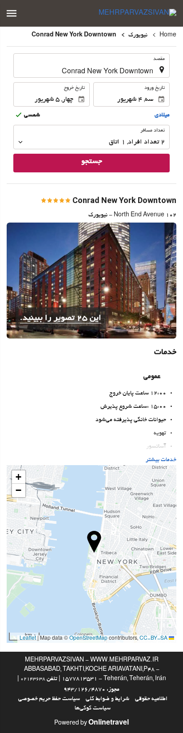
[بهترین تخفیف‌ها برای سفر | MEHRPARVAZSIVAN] (137, 13)
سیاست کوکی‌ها (93, 708)
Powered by (91, 724)
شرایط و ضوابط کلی (107, 699)
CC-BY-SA (153, 638)
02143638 (32, 679)
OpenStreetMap (88, 638)
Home (167, 35)
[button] (11, 13)
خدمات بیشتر (161, 460)
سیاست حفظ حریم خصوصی (49, 699)
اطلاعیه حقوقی (151, 699)
